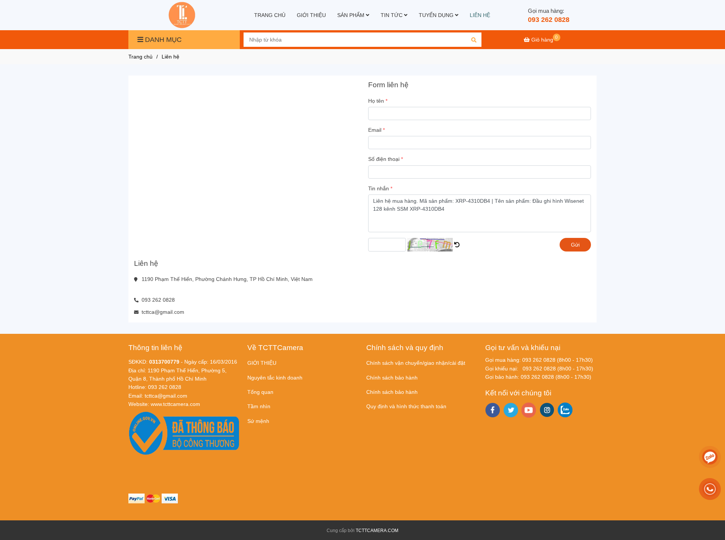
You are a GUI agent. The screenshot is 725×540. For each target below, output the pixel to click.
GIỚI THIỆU (311, 15)
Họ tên (376, 101)
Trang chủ (140, 57)
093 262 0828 (548, 19)
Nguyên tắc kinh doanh (274, 378)
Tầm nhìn (258, 406)
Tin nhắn (378, 188)
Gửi (575, 245)
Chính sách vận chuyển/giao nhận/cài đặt (415, 363)
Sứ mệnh (258, 421)
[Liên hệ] (182, 15)
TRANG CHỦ (269, 15)
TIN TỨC (392, 15)
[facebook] (492, 410)
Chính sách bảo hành (392, 378)
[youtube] (528, 410)
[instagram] (547, 410)
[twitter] (510, 410)
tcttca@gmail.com (163, 312)
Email (374, 130)
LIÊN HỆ (480, 15)
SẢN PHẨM (351, 15)
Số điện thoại (384, 159)
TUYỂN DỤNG (437, 15)
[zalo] (565, 410)
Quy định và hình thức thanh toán (406, 406)
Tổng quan (260, 392)
